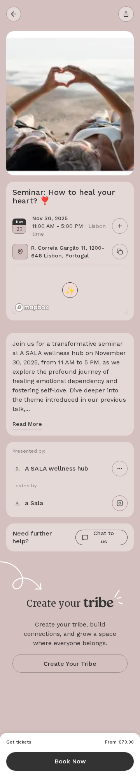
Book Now (70, 761)
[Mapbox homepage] (32, 307)
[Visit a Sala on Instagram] (120, 503)
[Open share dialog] (126, 14)
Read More (27, 424)
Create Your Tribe (70, 663)
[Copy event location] (120, 251)
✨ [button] (70, 290)
